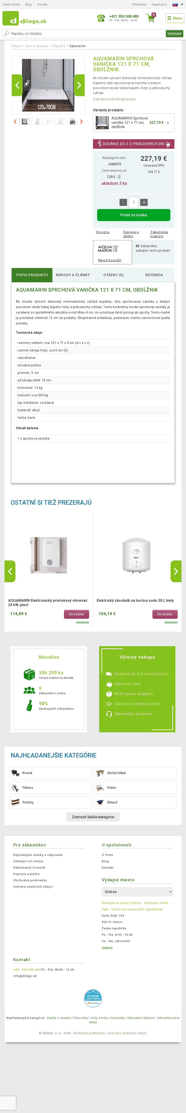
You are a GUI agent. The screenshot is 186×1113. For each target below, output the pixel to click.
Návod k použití (109, 260)
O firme (107, 855)
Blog (28, 4)
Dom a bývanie (37, 46)
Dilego (16, 46)
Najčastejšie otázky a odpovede (38, 855)
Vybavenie (77, 46)
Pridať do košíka (133, 215)
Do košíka (76, 614)
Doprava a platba (131, 234)
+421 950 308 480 (26, 969)
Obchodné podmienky (30, 880)
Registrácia (159, 4)
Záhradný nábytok (140, 1018)
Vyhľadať (174, 34)
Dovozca (102, 232)
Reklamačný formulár (29, 867)
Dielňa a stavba (59, 1018)
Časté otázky (11, 4)
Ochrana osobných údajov (33, 886)
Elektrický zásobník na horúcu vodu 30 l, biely (135, 600)
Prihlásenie (139, 4)
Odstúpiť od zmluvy (28, 861)
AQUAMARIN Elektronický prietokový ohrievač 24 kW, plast (47, 602)
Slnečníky (117, 1018)
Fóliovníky (80, 1018)
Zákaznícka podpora (159, 234)
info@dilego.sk (25, 976)
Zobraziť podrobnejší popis (114, 99)
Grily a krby (99, 1018)
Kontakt (42, 4)
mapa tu (107, 947)
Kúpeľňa (58, 46)
